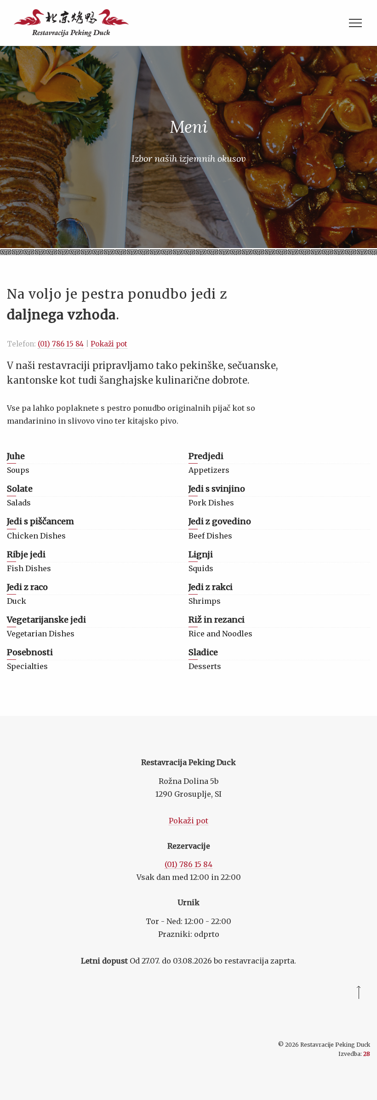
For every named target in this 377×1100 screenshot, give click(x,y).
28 (366, 1053)
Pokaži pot (109, 344)
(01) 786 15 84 (61, 344)
